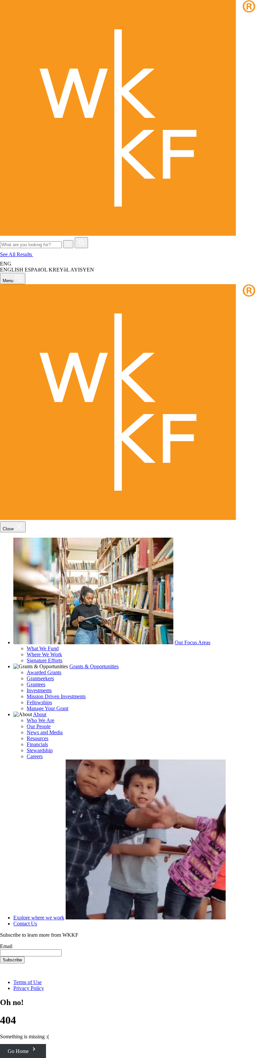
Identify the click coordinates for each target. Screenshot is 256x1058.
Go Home (19, 1051)
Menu (9, 280)
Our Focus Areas (192, 642)
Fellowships (39, 702)
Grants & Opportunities (94, 666)
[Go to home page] (128, 234)
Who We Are (40, 720)
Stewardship (40, 750)
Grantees (36, 684)
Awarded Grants (44, 672)
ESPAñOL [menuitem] (36, 269)
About (39, 714)
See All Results (16, 254)
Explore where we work (38, 917)
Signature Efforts (44, 660)
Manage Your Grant (47, 708)
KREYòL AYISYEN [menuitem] (71, 269)
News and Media (45, 732)
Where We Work (44, 654)
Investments (39, 690)
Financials (37, 744)
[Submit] (81, 242)
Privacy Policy (28, 988)
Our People (39, 726)
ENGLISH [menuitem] (11, 269)
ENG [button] (6, 263)
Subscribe (12, 959)
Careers (35, 756)
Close (9, 528)
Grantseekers (40, 678)
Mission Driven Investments (56, 696)
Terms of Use (27, 982)
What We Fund (43, 648)
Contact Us (25, 923)
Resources (37, 738)
